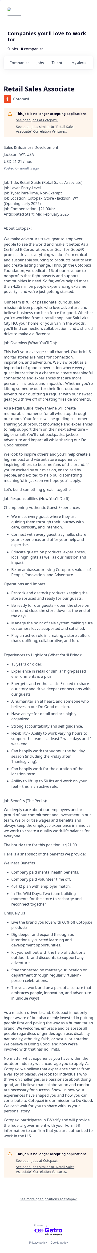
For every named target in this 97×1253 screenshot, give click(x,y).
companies (19, 62)
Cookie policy (59, 1243)
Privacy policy (38, 1243)
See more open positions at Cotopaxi (48, 1199)
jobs (40, 62)
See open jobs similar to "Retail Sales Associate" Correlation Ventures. (45, 129)
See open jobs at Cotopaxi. (37, 120)
